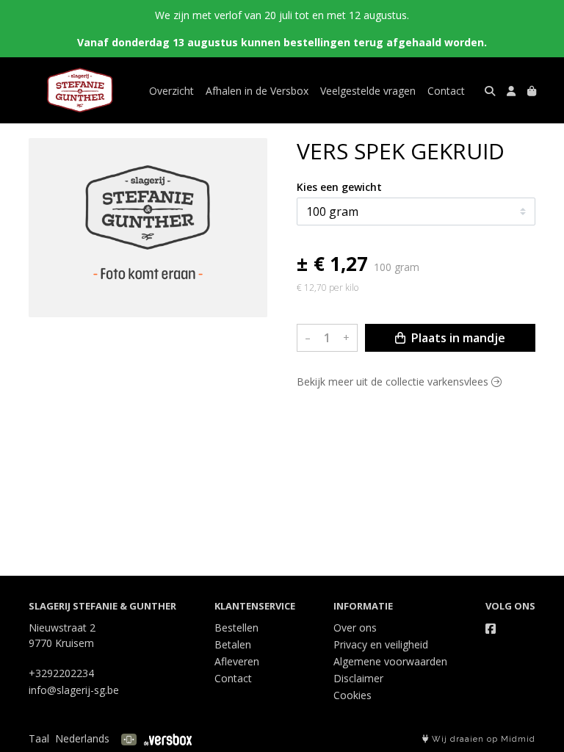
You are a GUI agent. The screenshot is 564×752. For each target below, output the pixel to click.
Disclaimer (358, 678)
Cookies (352, 695)
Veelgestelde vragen (368, 91)
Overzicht (171, 91)
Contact (446, 91)
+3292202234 (61, 673)
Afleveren (236, 661)
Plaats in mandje (456, 338)
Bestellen (236, 627)
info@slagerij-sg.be (74, 690)
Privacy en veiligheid (380, 644)
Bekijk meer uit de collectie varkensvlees (394, 381)
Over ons (355, 627)
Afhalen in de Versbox (257, 91)
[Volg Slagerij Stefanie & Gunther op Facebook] (490, 629)
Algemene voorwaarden (390, 661)
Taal (39, 738)
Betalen (232, 644)
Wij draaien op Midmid (482, 739)
